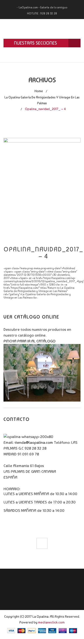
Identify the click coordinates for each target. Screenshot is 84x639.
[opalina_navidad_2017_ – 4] (42, 188)
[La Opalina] (42, 29)
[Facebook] (42, 543)
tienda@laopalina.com (33, 442)
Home (39, 91)
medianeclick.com (51, 622)
